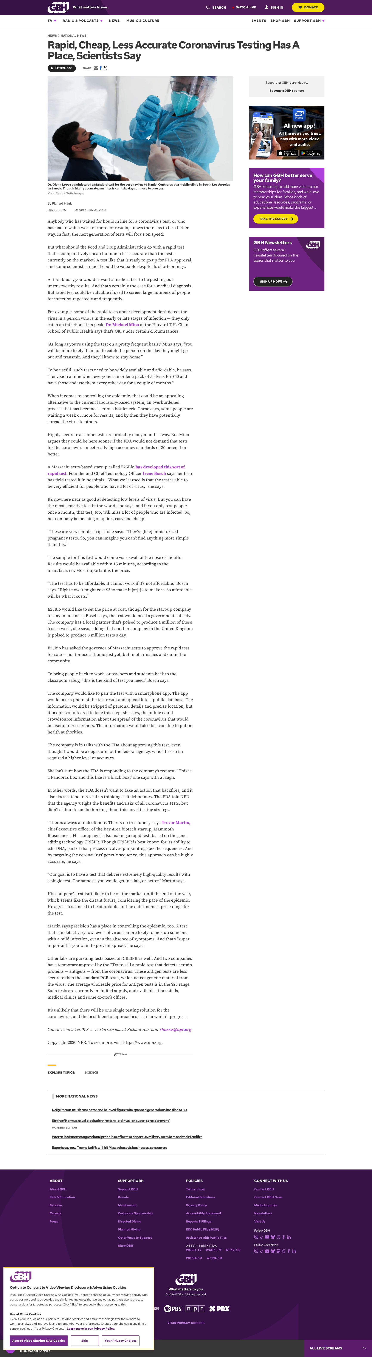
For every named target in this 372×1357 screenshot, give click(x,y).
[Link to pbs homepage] (172, 1308)
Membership (127, 1205)
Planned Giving (129, 1229)
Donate (311, 7)
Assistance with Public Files (206, 1238)
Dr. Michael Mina (122, 325)
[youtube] (267, 1236)
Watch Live (246, 7)
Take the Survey (274, 219)
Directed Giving (129, 1221)
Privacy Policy (196, 1205)
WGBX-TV (213, 1250)
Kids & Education (62, 1197)
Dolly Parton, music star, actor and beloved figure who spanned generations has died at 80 (119, 1110)
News (114, 21)
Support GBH (307, 21)
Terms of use (195, 1189)
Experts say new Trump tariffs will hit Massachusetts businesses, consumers (109, 1147)
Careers (55, 1213)
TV (50, 21)
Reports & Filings (198, 1221)
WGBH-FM (194, 1258)
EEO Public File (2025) (202, 1229)
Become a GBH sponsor (287, 90)
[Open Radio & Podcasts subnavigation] (101, 21)
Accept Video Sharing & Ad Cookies (38, 1341)
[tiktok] (262, 1236)
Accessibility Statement (203, 1213)
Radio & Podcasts (81, 21)
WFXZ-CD (233, 1250)
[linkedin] (289, 1236)
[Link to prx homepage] (219, 1308)
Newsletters (263, 1213)
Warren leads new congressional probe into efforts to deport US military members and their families (127, 1137)
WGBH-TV (194, 1250)
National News (73, 36)
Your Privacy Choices (186, 1323)
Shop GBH (280, 21)
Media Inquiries (265, 1205)
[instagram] (256, 1236)
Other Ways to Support (135, 1238)
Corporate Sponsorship (135, 1213)
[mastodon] (278, 1250)
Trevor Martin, (176, 822)
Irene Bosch (154, 473)
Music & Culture (143, 21)
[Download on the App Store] (288, 153)
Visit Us (259, 1221)
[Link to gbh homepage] (58, 7)
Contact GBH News (268, 1197)
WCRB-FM (214, 1258)
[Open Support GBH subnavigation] (323, 21)
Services (56, 1205)
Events (258, 21)
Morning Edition (64, 1127)
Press (54, 1221)
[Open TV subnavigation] (55, 21)
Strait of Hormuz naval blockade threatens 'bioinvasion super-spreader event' (111, 1120)
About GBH (58, 1189)
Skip (84, 1341)
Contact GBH (264, 1189)
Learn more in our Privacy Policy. (91, 1328)
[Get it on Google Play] (311, 153)
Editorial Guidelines (200, 1197)
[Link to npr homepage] (195, 1308)
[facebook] (283, 1236)
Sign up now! (271, 281)
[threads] (278, 1236)
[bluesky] (273, 1236)
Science (91, 1072)
